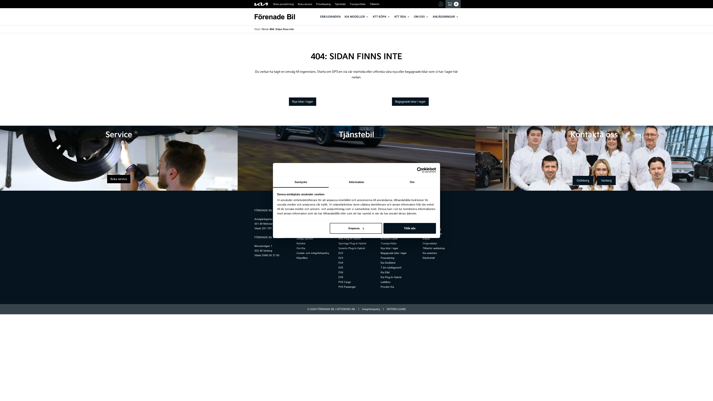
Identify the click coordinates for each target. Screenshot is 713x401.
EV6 (340, 272)
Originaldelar (430, 243)
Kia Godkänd (388, 262)
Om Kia (301, 248)
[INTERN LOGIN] (396, 309)
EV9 (340, 277)
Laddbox (385, 282)
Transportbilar (358, 4)
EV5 (340, 267)
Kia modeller (355, 16)
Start (257, 29)
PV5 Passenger (347, 286)
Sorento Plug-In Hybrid (351, 248)
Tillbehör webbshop (434, 248)
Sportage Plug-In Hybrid (352, 243)
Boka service (305, 4)
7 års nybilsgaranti (391, 267)
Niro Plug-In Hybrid (349, 238)
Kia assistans (430, 253)
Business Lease (389, 238)
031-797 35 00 (270, 228)
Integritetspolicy (371, 309)
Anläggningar (444, 16)
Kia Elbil (385, 272)
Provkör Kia (387, 286)
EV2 (340, 253)
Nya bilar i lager (302, 102)
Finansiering (387, 258)
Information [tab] (356, 182)
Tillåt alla (409, 228)
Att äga (400, 16)
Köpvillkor (302, 258)
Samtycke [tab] (300, 182)
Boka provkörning (283, 4)
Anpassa (353, 228)
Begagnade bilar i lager (410, 102)
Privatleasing (323, 4)
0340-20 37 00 (270, 255)
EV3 (340, 258)
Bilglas (426, 238)
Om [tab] (412, 182)
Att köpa (379, 16)
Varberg (606, 180)
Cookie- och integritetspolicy (313, 253)
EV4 (340, 262)
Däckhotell (429, 258)
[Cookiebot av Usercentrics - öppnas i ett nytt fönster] (419, 170)
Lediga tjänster (305, 238)
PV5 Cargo (344, 282)
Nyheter (301, 243)
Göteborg (583, 180)
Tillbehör (375, 4)
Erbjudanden (330, 16)
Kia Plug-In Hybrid (391, 277)
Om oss (419, 16)
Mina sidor (441, 4)
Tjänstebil (340, 4)
